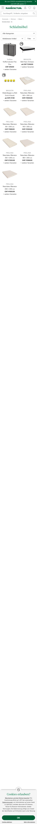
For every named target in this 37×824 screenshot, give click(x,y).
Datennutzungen (7, 802)
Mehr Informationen (29, 822)
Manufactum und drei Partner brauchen (17, 798)
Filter (29, 38)
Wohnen (13, 19)
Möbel (20, 19)
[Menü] (2, 7)
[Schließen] (35, 1)
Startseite (5, 19)
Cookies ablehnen (7, 822)
